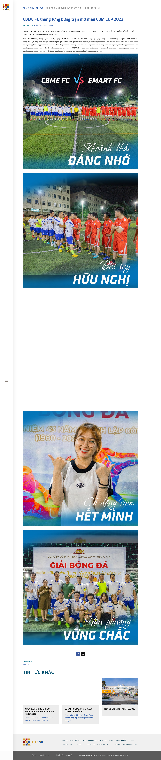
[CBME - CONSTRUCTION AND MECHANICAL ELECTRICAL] (6, 7)
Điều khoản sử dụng (40, 755)
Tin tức (39, 8)
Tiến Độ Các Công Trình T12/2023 (119, 709)
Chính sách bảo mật (64, 755)
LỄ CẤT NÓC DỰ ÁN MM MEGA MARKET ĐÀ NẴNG (78, 710)
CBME (50, 25)
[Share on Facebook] (78, 654)
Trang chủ (29, 8)
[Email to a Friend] (83, 654)
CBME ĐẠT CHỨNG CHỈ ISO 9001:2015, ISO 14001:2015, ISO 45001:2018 (39, 711)
